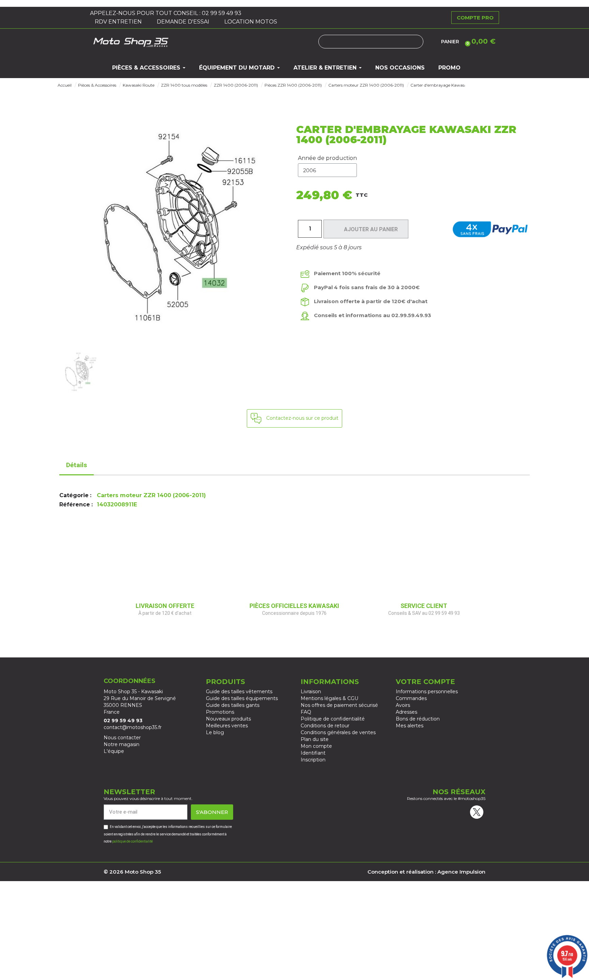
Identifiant (313, 753)
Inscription (313, 760)
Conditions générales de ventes (338, 732)
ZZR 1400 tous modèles (184, 85)
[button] (479, 41)
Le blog (215, 732)
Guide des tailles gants (232, 705)
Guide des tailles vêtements (239, 691)
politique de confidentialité (132, 841)
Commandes (411, 698)
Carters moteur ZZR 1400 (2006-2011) (366, 85)
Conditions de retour (325, 726)
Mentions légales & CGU (329, 698)
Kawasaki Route (138, 85)
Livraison (311, 691)
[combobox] (371, 41)
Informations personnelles (427, 691)
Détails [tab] (76, 465)
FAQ (306, 712)
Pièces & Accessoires (97, 85)
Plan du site (315, 739)
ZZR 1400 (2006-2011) (236, 85)
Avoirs (403, 705)
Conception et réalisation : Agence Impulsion (426, 871)
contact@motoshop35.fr (133, 727)
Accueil (65, 85)
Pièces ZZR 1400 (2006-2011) (293, 85)
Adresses (406, 712)
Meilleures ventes (227, 726)
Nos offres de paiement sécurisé (339, 705)
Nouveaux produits (228, 719)
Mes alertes (409, 726)
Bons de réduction (418, 719)
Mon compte (316, 746)
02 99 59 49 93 (222, 13)
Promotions (220, 712)
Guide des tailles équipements (242, 698)
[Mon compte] (432, 41)
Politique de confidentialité (333, 719)
